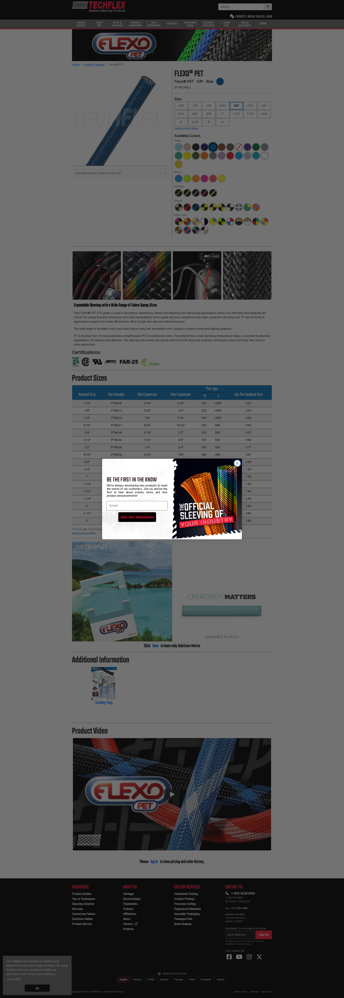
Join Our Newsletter (137, 517)
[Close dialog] (237, 463)
